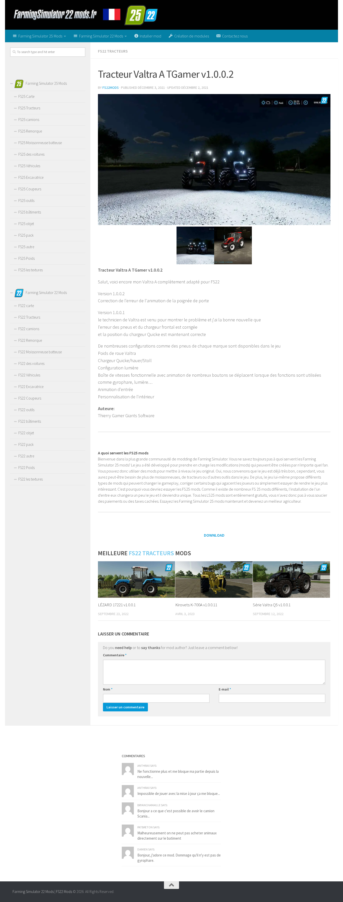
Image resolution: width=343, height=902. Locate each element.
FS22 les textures (30, 479)
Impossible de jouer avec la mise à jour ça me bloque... (178, 793)
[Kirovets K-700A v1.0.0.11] (213, 579)
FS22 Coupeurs (29, 398)
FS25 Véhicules (29, 165)
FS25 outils (26, 200)
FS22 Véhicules (29, 375)
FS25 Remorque (30, 131)
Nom (107, 689)
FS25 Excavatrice (30, 177)
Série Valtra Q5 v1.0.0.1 (272, 605)
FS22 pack (26, 444)
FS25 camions (28, 119)
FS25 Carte (26, 96)
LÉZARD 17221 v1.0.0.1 (117, 605)
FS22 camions (28, 328)
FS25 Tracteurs (29, 108)
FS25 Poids (26, 258)
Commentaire (115, 655)
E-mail (225, 689)
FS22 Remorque (30, 340)
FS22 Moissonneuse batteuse (40, 352)
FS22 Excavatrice (30, 386)
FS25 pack (26, 235)
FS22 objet (26, 433)
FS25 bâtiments (29, 212)
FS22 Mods (64, 891)
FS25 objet (26, 223)
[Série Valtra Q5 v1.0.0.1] (291, 579)
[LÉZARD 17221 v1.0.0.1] (136, 579)
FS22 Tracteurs (113, 51)
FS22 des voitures (31, 363)
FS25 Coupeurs (29, 189)
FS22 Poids (26, 467)
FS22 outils (26, 409)
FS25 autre (26, 246)
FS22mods (110, 87)
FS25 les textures (30, 270)
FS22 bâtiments (29, 421)
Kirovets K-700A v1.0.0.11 (196, 605)
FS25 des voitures (31, 154)
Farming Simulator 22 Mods (33, 891)
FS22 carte (26, 305)
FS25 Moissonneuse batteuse (40, 142)
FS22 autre (26, 456)
